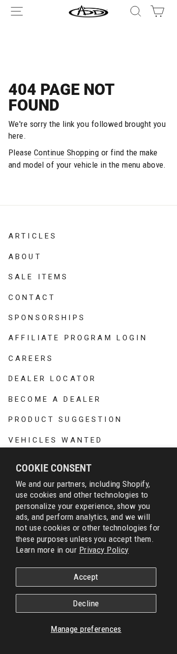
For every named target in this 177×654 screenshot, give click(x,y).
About (25, 256)
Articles (32, 235)
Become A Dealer (54, 398)
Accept (86, 577)
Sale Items (38, 276)
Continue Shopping (66, 152)
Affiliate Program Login (78, 337)
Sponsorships (47, 317)
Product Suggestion (65, 418)
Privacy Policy (104, 550)
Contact (32, 296)
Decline (86, 603)
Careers (31, 357)
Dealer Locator (52, 378)
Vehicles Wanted (55, 439)
